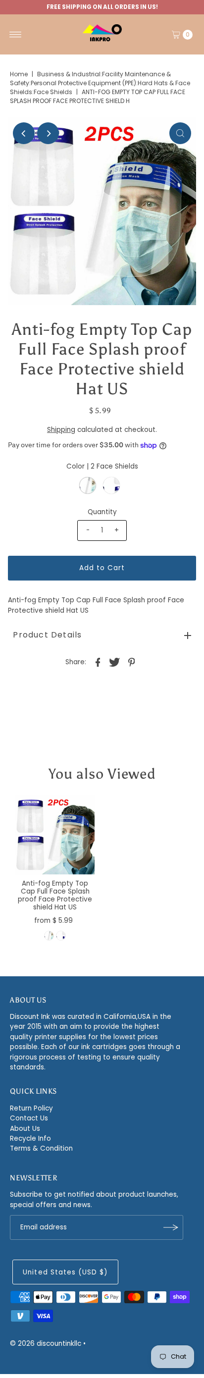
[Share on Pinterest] (131, 661)
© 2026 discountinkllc (45, 1343)
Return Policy (31, 1108)
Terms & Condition (41, 1148)
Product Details (47, 634)
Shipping (61, 429)
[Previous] (24, 133)
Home (19, 74)
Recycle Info (30, 1138)
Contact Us (29, 1118)
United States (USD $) (65, 1272)
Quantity (102, 512)
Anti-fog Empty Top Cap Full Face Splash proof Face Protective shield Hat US (55, 895)
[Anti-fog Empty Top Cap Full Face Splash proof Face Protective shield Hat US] (55, 835)
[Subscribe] (170, 1227)
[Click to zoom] (180, 133)
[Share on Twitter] (114, 661)
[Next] (48, 133)
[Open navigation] (15, 34)
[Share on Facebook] (98, 661)
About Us (25, 1128)
